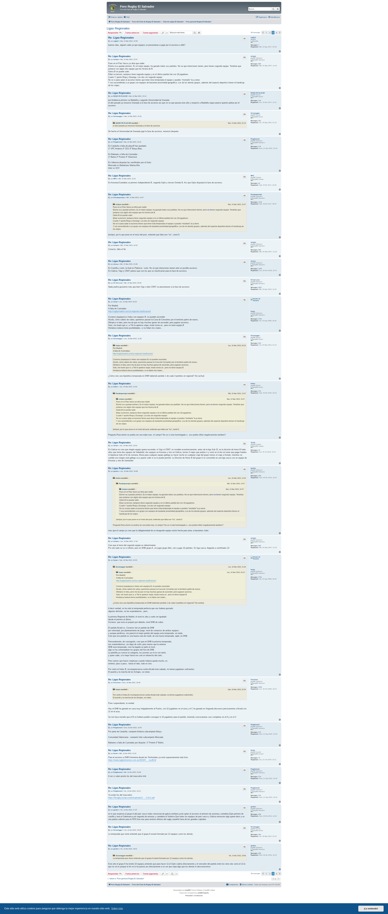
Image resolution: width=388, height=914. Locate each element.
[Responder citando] (244, 38)
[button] (262, 32)
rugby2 (253, 37)
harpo (253, 311)
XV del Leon (255, 280)
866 (259, 64)
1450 (260, 268)
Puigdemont (255, 139)
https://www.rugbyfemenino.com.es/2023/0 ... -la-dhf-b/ (132, 760)
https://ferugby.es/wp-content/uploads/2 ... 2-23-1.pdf (131, 798)
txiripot (253, 56)
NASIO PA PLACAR (258, 93)
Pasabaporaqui (256, 194)
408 (259, 476)
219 (259, 100)
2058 (260, 687)
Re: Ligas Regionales (121, 37)
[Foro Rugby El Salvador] (113, 7)
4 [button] (276, 32)
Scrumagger (255, 113)
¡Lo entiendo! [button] (371, 908)
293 (259, 121)
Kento (253, 750)
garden (253, 468)
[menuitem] (127, 17)
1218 (260, 202)
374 (259, 146)
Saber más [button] (117, 908)
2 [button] (269, 32)
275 (259, 391)
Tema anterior (132, 32)
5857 (260, 287)
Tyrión (253, 442)
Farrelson (254, 679)
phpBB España (203, 893)
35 (259, 450)
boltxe (253, 383)
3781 (260, 319)
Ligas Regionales (118, 28)
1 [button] (266, 32)
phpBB (187, 890)
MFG (252, 175)
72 (259, 758)
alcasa (253, 261)
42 (259, 183)
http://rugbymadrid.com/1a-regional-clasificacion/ (129, 311)
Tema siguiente (150, 32)
